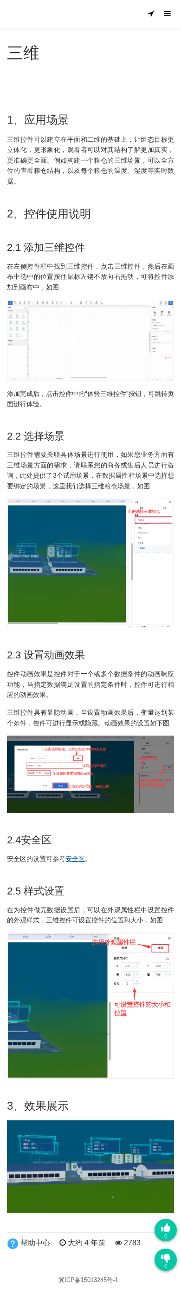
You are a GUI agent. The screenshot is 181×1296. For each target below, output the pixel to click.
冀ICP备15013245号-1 (88, 1279)
